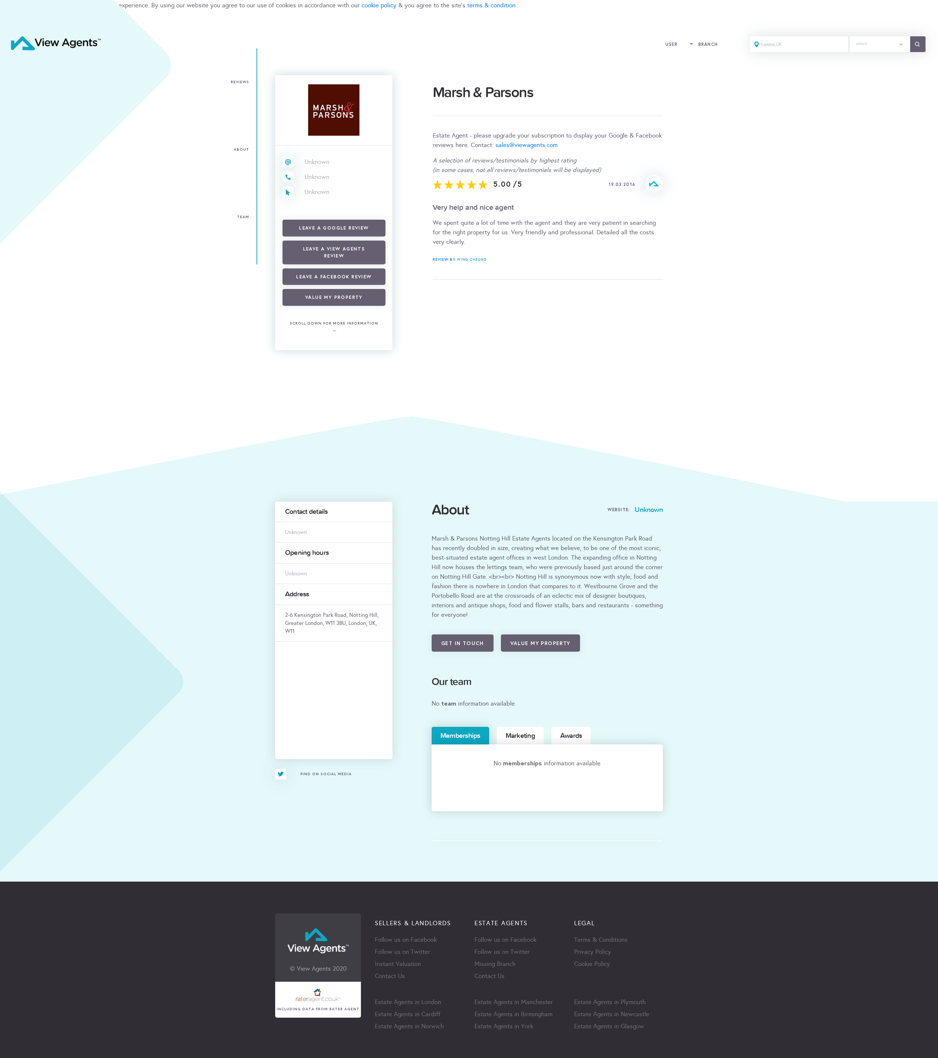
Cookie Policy (592, 964)
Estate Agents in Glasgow (609, 1026)
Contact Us (390, 976)
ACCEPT (14, 21)
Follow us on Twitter (402, 952)
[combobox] (879, 44)
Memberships (460, 736)
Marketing (520, 736)
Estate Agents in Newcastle (611, 1014)
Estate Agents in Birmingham (513, 1014)
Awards (571, 736)
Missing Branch (495, 964)
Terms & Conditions (601, 940)
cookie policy (379, 5)
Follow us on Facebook (406, 940)
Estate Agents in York (503, 1026)
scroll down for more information (334, 323)
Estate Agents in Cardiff (407, 1014)
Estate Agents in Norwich (409, 1026)
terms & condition (491, 5)
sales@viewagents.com (526, 145)
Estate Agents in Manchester (513, 1002)
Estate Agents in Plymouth (610, 1002)
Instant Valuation (398, 964)
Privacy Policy (592, 952)
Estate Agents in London (408, 1002)
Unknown (316, 162)
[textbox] (879, 42)
